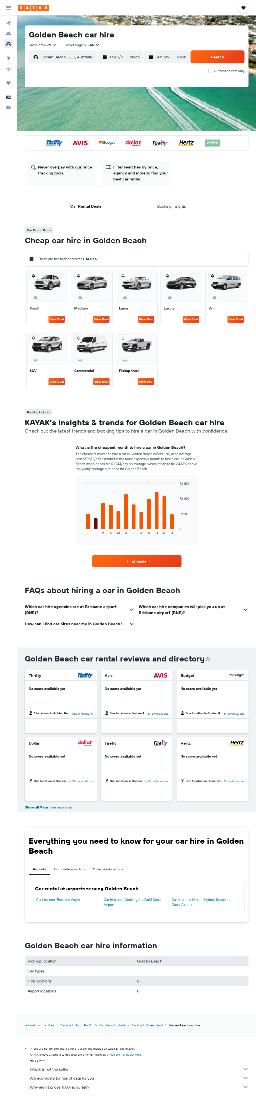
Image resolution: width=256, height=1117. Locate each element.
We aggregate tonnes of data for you (62, 1078)
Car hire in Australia (112, 1025)
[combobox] (43, 44)
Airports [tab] (39, 869)
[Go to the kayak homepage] (33, 8)
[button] (8, 7)
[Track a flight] (8, 69)
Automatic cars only (229, 71)
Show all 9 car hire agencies (48, 807)
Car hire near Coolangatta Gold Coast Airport (133, 902)
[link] (137, 561)
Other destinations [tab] (108, 869)
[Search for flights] (8, 23)
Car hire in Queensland (147, 1025)
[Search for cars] (8, 44)
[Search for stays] (8, 33)
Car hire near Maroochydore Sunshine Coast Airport (201, 902)
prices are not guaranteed (124, 1054)
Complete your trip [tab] (69, 869)
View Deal (57, 319)
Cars (51, 1025)
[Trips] (8, 83)
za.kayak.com (33, 1025)
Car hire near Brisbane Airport (59, 899)
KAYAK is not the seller (49, 1069)
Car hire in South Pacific (76, 1025)
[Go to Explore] (8, 58)
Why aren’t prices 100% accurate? (59, 1087)
